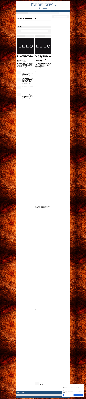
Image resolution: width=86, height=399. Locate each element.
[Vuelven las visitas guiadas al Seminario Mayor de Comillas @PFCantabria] (37, 383)
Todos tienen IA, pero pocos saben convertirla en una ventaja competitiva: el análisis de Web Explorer (27, 73)
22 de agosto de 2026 (21, 61)
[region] (73, 390)
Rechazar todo (68, 394)
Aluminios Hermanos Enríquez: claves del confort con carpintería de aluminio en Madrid (27, 87)
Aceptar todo (78, 394)
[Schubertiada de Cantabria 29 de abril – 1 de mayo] (42, 310)
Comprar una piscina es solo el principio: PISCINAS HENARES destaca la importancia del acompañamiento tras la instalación (27, 80)
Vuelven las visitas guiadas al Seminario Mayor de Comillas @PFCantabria (45, 383)
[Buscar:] (64, 12)
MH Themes (34, 396)
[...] (17, 68)
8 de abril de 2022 (42, 385)
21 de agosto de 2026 (25, 75)
